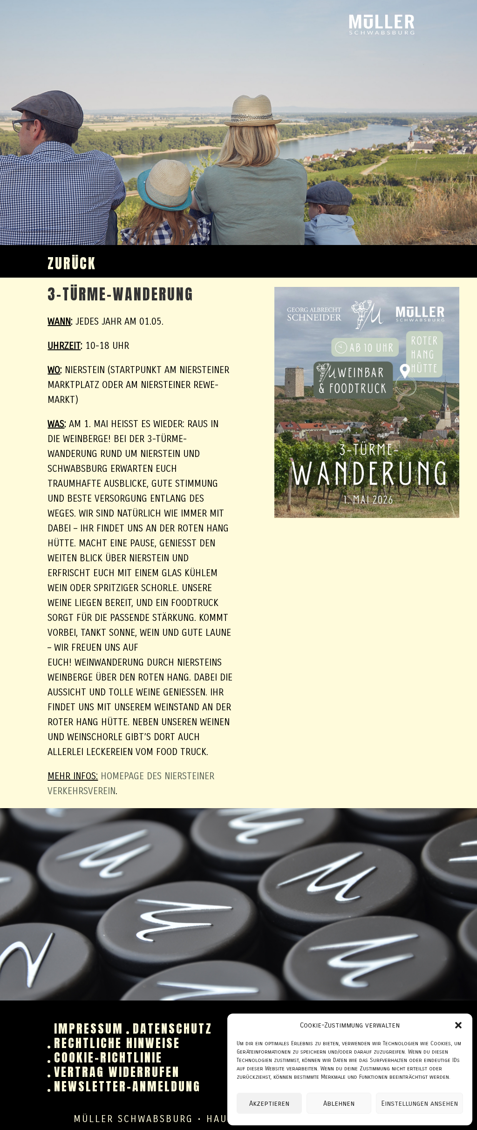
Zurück (72, 267)
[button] (458, 1025)
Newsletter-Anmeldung (127, 1086)
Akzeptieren (269, 1103)
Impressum (88, 1028)
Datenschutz (172, 1028)
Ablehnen (338, 1103)
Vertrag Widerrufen (117, 1071)
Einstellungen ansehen (419, 1103)
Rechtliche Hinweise (117, 1043)
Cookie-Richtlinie (108, 1057)
